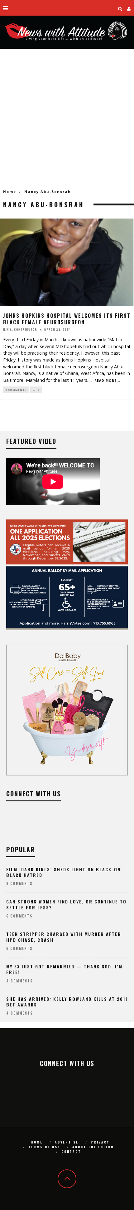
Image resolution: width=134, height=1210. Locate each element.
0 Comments (15, 389)
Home (9, 191)
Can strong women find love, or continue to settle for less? (66, 904)
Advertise (67, 1142)
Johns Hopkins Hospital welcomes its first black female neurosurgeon (67, 319)
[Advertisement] (67, 119)
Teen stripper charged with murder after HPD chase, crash (63, 937)
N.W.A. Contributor (20, 329)
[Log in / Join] (129, 8)
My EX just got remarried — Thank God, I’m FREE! (64, 969)
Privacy (100, 1142)
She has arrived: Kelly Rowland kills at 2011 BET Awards (66, 1002)
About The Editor (93, 1146)
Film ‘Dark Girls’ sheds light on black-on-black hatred (64, 872)
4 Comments (19, 980)
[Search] (120, 8)
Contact (71, 1151)
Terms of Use (44, 1146)
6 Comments (19, 915)
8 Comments (19, 883)
